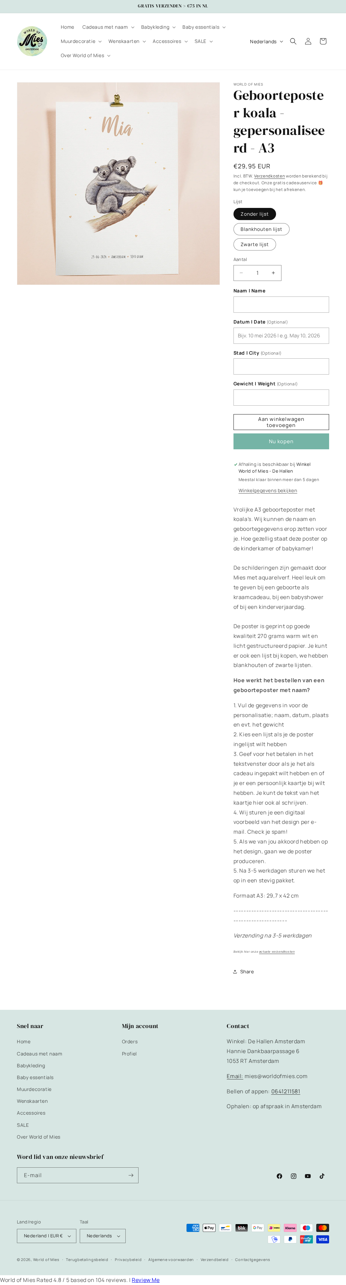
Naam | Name (249, 291)
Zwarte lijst (255, 244)
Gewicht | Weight (265, 384)
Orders (130, 1041)
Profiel (129, 1053)
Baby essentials (35, 1077)
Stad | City (257, 353)
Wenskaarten (32, 1101)
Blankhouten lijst (261, 229)
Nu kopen (281, 441)
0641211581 (285, 1091)
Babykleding (31, 1065)
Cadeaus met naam (40, 1053)
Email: (235, 1076)
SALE (23, 1125)
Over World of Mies (38, 1137)
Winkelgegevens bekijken (268, 490)
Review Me (145, 1280)
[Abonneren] (130, 1175)
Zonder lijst (255, 214)
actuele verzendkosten (277, 951)
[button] (107, 27)
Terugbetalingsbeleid (87, 1259)
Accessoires (31, 1113)
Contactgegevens (252, 1259)
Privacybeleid (128, 1259)
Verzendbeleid (215, 1259)
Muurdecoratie (34, 1089)
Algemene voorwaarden (171, 1259)
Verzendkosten (269, 176)
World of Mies (46, 1259)
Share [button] (247, 971)
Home (23, 1041)
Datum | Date (260, 322)
